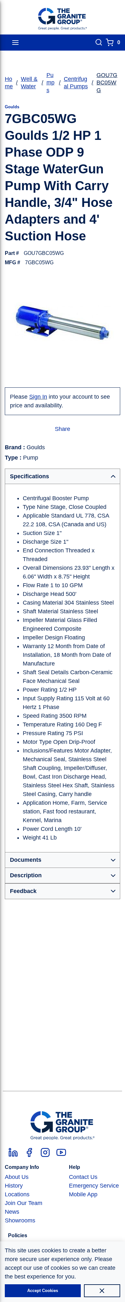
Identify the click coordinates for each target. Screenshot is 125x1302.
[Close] (102, 1290)
